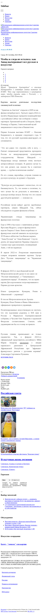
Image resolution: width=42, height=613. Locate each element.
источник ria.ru (7, 357)
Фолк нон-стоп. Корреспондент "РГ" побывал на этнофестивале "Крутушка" (18, 409)
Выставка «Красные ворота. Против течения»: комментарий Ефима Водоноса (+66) (21, 526)
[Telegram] (14, 367)
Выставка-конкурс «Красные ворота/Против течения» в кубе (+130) (20, 522)
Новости (8, 14)
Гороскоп (8, 21)
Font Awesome (12, 611)
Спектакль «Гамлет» (8, 469)
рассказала (24, 343)
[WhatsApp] (5, 367)
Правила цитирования (9, 584)
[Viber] (3, 367)
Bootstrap (3, 609)
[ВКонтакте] (8, 367)
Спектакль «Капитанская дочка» (12, 466)
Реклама (5, 580)
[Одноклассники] (11, 367)
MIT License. (4, 611)
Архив (7, 20)
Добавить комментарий (9, 376)
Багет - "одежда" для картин (14, 544)
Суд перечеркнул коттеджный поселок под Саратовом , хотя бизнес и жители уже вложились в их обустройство (23, 506)
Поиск (7, 16)
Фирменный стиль (8, 576)
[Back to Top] (1, 491)
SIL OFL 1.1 (31, 611)
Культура (16, 374)
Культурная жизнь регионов (16, 459)
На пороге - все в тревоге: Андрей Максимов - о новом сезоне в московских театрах (20, 439)
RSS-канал (5, 592)
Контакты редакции (9, 572)
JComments (21, 378)
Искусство (8, 18)
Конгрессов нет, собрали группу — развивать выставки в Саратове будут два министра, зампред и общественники (22, 501)
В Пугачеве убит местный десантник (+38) (20, 529)
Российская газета (11, 393)
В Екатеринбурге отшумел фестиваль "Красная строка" (20, 454)
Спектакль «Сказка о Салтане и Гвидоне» (15, 464)
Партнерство (6, 588)
